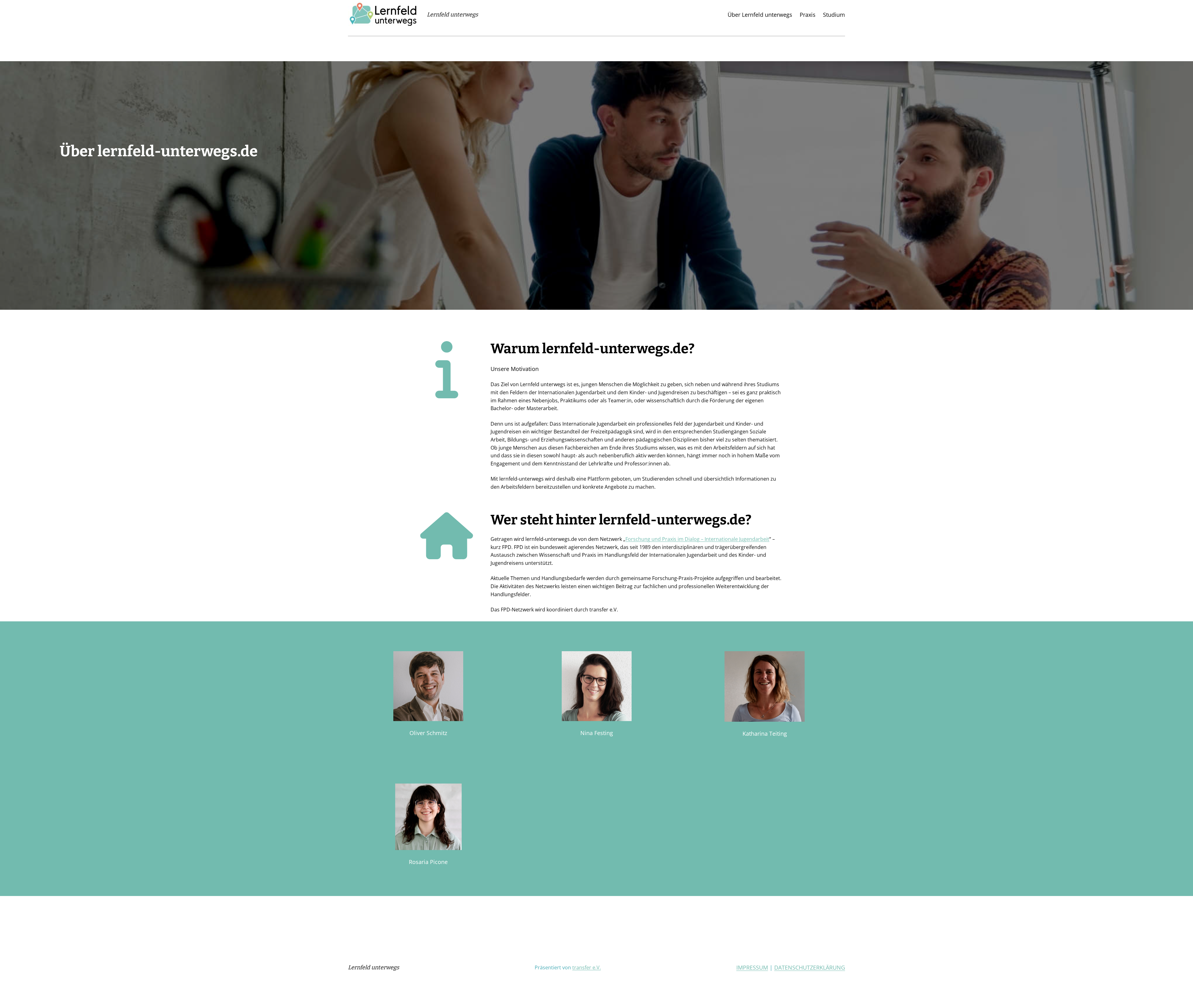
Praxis (808, 14)
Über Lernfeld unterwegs (760, 14)
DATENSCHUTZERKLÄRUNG (809, 967)
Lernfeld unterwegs (452, 14)
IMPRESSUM (752, 967)
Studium (834, 14)
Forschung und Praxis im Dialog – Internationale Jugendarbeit (697, 539)
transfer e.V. (586, 967)
